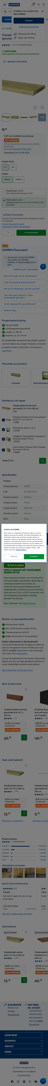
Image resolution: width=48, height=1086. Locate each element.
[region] (24, 543)
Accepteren (34, 556)
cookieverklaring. (21, 550)
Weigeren (14, 556)
